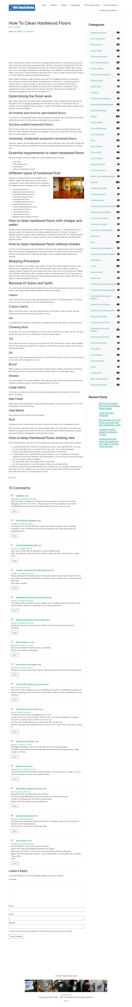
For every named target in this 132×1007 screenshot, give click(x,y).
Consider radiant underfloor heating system (108, 432)
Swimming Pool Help (99, 316)
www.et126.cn (22, 841)
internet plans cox (23, 642)
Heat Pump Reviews (110, 5)
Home (44, 5)
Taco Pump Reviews (99, 343)
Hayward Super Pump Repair (102, 104)
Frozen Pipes (96, 86)
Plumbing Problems (98, 194)
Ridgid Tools (96, 278)
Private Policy (66, 995)
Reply (15, 511)
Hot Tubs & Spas (97, 134)
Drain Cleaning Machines (100, 74)
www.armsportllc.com (25, 816)
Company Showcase (99, 56)
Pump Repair (96, 260)
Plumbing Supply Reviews (108, 10)
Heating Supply (97, 122)
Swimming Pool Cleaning (100, 304)
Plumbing (54, 5)
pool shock (95, 236)
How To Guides (15, 27)
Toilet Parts (95, 349)
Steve (13, 477)
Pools (93, 242)
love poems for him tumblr (26, 664)
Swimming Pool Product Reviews (100, 329)
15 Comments (28, 31)
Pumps (93, 266)
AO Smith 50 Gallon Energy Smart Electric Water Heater (109, 406)
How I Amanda (96, 146)
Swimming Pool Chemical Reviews (101, 297)
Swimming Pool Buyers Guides (103, 290)
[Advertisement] (46, 47)
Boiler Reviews (96, 44)
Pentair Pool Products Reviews (103, 176)
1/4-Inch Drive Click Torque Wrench (30, 684)
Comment (12, 879)
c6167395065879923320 (26, 545)
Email (11, 914)
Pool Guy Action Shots (99, 218)
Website (12, 922)
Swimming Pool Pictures (100, 322)
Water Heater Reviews (99, 379)
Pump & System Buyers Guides (103, 254)
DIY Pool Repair (97, 68)
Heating (63, 5)
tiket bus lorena (22, 766)
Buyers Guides (96, 50)
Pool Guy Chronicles (99, 224)
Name (12, 906)
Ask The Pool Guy (98, 38)
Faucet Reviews (97, 80)
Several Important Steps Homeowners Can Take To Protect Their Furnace (109, 443)
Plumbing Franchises (99, 188)
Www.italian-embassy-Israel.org (29, 788)
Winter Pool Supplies (99, 385)
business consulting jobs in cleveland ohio (33, 570)
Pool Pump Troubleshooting (102, 230)
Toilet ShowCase (97, 361)
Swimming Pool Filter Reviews (102, 310)
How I (93, 140)
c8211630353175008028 (26, 520)
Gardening (95, 92)
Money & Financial (98, 164)
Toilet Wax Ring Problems (106, 414)
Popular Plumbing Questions (102, 248)
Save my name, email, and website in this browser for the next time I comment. (41, 931)
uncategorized (96, 373)
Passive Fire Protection (25, 741)
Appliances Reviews (98, 32)
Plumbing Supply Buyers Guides (103, 206)
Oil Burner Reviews (98, 170)
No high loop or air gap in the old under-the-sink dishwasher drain (110, 422)
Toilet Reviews (75, 5)
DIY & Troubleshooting (91, 5)
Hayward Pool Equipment (101, 98)
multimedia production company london (32, 597)
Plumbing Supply (97, 200)
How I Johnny (96, 152)
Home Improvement (98, 128)
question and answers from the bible (30, 620)
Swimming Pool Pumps (100, 337)
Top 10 (93, 367)
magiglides (20, 496)
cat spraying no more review (27, 709)
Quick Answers (96, 272)
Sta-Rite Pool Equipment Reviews (104, 284)
